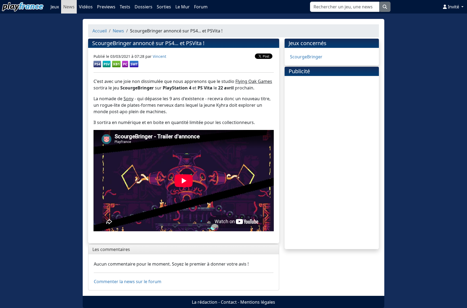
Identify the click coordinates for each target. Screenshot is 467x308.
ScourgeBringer (306, 57)
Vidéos (86, 7)
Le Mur (182, 7)
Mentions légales (257, 302)
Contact (229, 302)
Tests (125, 7)
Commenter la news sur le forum (127, 281)
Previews (106, 7)
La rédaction (204, 302)
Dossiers (143, 7)
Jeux (55, 7)
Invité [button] (453, 7)
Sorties (164, 7)
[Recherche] (385, 7)
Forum (201, 7)
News (69, 7)
